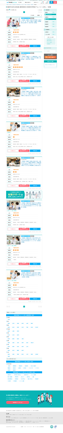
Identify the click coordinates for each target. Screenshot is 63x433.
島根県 (13, 346)
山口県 (27, 346)
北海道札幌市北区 (49, 14)
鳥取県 (9, 346)
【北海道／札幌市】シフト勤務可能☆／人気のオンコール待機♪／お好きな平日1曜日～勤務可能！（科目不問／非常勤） (31, 58)
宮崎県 (32, 354)
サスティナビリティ (29, 426)
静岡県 (13, 338)
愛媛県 (18, 350)
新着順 (38, 15)
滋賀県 (9, 342)
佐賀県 (13, 354)
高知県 (23, 350)
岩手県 (13, 323)
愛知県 (18, 338)
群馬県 (18, 327)
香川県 (13, 350)
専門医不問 (16, 376)
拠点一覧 (45, 0)
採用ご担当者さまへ (41, 0)
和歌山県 (32, 342)
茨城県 (9, 327)
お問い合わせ (27, 410)
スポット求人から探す (28, 414)
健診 (33, 376)
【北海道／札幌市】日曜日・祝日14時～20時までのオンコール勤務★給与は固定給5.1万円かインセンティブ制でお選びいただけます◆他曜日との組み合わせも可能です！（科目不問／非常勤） (31, 93)
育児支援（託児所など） (17, 374)
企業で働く (28, 376)
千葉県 (27, 327)
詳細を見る (35, 45)
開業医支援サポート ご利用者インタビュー (32, 422)
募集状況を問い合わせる (24, 46)
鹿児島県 (36, 354)
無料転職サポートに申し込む (17, 402)
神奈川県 (36, 327)
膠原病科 (32, 4)
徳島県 (9, 350)
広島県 (23, 346)
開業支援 (36, 410)
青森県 (9, 323)
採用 (33, 426)
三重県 (23, 338)
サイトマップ (32, 410)
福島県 (32, 323)
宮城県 (18, 323)
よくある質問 (47, 0)
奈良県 (27, 342)
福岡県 (9, 354)
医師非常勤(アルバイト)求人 (20, 4)
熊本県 (23, 354)
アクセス (25, 426)
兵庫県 (23, 342)
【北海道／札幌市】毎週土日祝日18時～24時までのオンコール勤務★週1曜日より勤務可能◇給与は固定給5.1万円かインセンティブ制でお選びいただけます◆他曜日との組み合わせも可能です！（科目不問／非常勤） (31, 163)
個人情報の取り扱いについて (19, 410)
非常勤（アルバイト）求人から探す (18, 414)
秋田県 (23, 323)
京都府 (13, 342)
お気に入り (14, 80)
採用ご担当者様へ (8, 410)
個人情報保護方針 (41, 426)
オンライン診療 (49, 42)
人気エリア (22, 376)
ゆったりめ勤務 (33, 374)
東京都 (32, 327)
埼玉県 (23, 327)
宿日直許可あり (26, 374)
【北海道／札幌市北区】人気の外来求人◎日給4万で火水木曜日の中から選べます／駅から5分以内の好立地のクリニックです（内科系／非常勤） (31, 240)
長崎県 (18, 354)
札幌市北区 (28, 4)
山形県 (27, 323)
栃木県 (13, 327)
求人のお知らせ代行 (15, 422)
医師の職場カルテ (22, 422)
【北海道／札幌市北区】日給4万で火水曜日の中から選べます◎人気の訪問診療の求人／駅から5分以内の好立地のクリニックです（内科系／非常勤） (31, 205)
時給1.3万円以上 (49, 40)
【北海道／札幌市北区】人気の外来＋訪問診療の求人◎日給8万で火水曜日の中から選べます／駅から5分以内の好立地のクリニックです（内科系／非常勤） (31, 275)
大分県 (27, 354)
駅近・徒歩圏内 (10, 376)
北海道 (25, 4)
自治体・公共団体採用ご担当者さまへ (34, 0)
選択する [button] (54, 12)
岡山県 (18, 346)
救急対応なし (10, 374)
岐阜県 (9, 338)
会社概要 (22, 426)
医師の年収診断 (8, 422)
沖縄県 (9, 356)
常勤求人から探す (9, 414)
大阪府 (18, 342)
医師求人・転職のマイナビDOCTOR (11, 4)
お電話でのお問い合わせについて (53, 0)
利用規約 (13, 410)
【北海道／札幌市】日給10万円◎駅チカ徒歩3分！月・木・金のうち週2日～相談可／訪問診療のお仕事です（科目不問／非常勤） (31, 21)
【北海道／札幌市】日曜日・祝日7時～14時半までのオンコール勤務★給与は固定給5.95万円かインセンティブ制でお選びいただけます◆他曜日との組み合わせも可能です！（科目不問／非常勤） (31, 128)
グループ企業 (36, 426)
